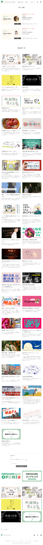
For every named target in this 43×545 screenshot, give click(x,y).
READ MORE (21, 466)
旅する (24, 23)
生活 (27, 38)
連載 (26, 2)
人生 (27, 23)
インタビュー (32, 2)
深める (24, 38)
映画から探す (20, 2)
